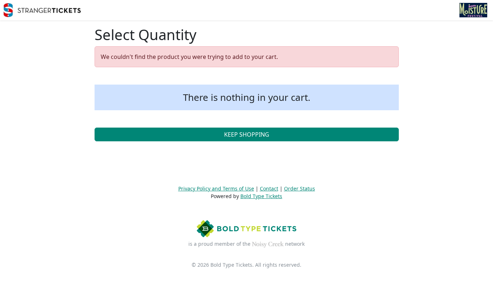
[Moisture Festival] (473, 10)
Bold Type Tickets (261, 196)
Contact (269, 188)
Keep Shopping (246, 134)
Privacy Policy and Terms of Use (216, 188)
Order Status (299, 188)
